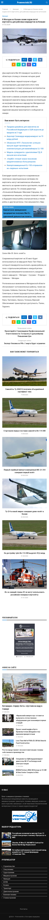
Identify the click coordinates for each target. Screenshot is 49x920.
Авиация (16, 9)
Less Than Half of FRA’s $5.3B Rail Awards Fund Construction (31, 742)
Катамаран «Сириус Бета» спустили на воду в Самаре (22, 707)
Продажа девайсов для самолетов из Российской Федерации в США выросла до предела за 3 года (25, 130)
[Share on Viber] (29, 64)
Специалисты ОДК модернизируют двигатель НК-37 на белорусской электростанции (29, 761)
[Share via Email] (34, 64)
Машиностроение (10, 876)
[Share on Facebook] (30, 60)
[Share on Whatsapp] (19, 64)
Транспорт (7, 888)
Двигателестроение (11, 891)
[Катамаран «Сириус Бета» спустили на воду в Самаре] (24, 688)
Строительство (9, 866)
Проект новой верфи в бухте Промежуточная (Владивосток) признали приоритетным (28, 731)
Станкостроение (9, 898)
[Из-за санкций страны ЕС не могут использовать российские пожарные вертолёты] (24, 574)
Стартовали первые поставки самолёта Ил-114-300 (24, 431)
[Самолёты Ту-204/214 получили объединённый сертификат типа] (24, 371)
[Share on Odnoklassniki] (14, 64)
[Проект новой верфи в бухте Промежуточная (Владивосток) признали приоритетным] (8, 732)
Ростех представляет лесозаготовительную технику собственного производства (22, 751)
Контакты (23, 909)
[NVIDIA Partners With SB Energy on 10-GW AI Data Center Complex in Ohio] (8, 773)
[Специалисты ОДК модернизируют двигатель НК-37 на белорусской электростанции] (8, 761)
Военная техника (9, 895)
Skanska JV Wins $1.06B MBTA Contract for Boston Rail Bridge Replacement (28, 844)
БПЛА (5, 882)
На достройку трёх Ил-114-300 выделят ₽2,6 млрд (24, 553)
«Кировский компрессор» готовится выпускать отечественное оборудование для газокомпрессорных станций (31, 719)
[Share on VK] (40, 60)
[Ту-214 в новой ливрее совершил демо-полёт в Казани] (24, 493)
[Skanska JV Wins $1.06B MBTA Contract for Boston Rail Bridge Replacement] (6, 844)
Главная (5, 9)
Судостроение (8, 872)
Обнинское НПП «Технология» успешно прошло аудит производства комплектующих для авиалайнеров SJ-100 (25, 146)
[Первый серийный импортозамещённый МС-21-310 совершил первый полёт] (24, 452)
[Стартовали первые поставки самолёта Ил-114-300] (24, 413)
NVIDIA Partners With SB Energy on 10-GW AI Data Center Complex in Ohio (31, 771)
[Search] (47, 3)
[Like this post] (25, 60)
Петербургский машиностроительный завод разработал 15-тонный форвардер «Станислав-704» (29, 852)
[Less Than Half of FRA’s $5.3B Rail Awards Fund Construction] (8, 743)
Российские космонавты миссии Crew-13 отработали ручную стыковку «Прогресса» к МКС (29, 835)
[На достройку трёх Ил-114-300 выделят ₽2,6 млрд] (24, 535)
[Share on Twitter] (35, 60)
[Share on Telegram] (24, 64)
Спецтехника (8, 869)
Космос (6, 885)
